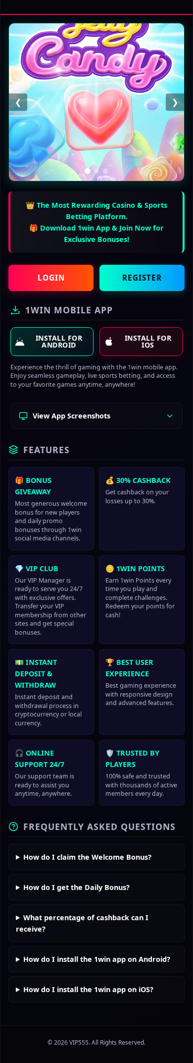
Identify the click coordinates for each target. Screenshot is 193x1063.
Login (51, 278)
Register (142, 278)
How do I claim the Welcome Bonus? (87, 857)
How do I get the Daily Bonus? (76, 887)
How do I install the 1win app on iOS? (88, 989)
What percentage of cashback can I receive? (82, 923)
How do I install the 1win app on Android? (96, 959)
